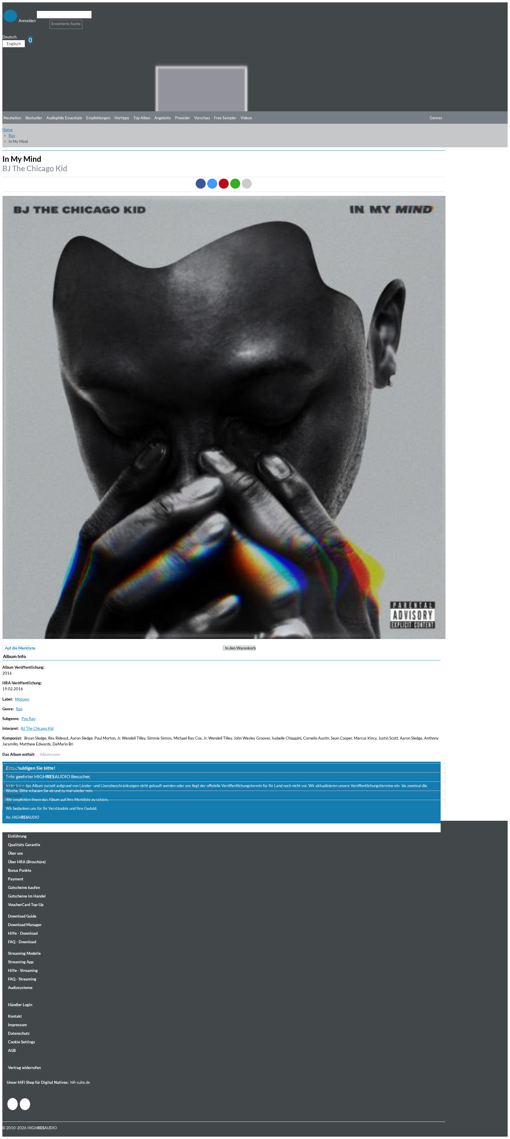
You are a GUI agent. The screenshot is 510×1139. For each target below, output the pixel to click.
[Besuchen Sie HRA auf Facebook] (12, 1104)
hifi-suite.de (80, 1082)
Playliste (11, 768)
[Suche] (40, 22)
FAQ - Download (22, 941)
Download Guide (22, 916)
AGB (12, 1050)
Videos (246, 117)
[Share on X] (212, 184)
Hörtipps (122, 117)
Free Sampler (225, 117)
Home (7, 129)
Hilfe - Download (22, 933)
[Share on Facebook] (201, 184)
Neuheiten (12, 117)
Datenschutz (19, 1033)
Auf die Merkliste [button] (20, 648)
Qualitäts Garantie (24, 844)
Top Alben (141, 117)
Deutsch (9, 37)
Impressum (17, 1024)
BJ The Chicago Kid (34, 168)
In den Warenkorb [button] (240, 648)
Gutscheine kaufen (24, 887)
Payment (15, 879)
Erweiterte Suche (66, 23)
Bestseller (33, 117)
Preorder (182, 117)
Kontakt (15, 1016)
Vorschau (202, 117)
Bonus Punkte (19, 870)
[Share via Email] (247, 184)
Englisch (14, 43)
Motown (22, 699)
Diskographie (15, 786)
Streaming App (20, 961)
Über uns (15, 853)
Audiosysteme (20, 987)
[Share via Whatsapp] (235, 184)
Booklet (10, 804)
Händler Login (20, 1004)
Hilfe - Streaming (23, 970)
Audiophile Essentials (64, 117)
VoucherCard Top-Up (25, 904)
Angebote (162, 117)
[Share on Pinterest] (224, 184)
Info (7, 777)
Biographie (13, 795)
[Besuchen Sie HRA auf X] (25, 1104)
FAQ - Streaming (22, 979)
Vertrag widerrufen (24, 1067)
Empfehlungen (98, 117)
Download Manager (25, 924)
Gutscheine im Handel (27, 896)
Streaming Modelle (24, 953)
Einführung (17, 836)
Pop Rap (28, 718)
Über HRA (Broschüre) (27, 861)
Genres (436, 117)
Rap (12, 135)
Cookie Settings (21, 1042)
